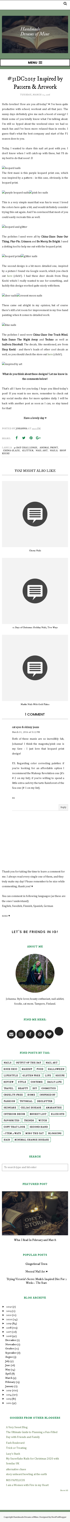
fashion (9, 1101)
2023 (8, 1311)
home (31, 1095)
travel (9, 1088)
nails (53, 450)
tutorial (26, 1101)
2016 (8, 1336)
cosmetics (48, 1088)
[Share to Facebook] (16, 438)
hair (7, 1140)
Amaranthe (54, 1107)
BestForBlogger (59, 1517)
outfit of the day (28, 1062)
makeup (27, 1069)
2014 (9, 1394)
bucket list (38, 1114)
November (11, 1344)
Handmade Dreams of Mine (25, 1517)
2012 (8, 1403)
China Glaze (11, 450)
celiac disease (31, 1107)
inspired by (47, 1095)
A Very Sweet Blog (17, 1427)
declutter (44, 1101)
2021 (8, 1315)
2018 (8, 1327)
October (9, 1348)
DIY (34, 1088)
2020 (9, 1319)
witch (42, 1120)
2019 (8, 1323)
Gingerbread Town (36, 1264)
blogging (55, 1133)
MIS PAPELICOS (15, 1480)
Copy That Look (14, 1127)
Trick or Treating (16, 1448)
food (40, 1069)
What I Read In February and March (35, 1240)
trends (29, 1120)
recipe (60, 1075)
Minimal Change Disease (32, 1140)
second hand (39, 1127)
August (9, 1357)
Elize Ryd (57, 1114)
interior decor (14, 1114)
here (9, 276)
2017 (8, 1332)
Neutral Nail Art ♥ (36, 1271)
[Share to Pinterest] (31, 438)
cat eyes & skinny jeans (25, 727)
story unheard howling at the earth (26, 1474)
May (7, 1369)
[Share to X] (24, 438)
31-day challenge (25, 447)
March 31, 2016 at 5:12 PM (26, 732)
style (22, 1082)
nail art (42, 450)
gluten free (31, 1075)
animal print (49, 447)
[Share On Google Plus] (38, 438)
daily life (54, 1082)
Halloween (56, 1069)
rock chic (10, 1069)
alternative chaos (16, 1469)
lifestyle (11, 1075)
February (10, 1382)
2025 (9, 1306)
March (8, 1378)
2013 (8, 1399)
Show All (64, 1490)
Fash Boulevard (15, 1443)
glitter (27, 450)
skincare (10, 1107)
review (9, 1082)
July (7, 1361)
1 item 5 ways (12, 1133)
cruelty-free (13, 1095)
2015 (8, 1390)
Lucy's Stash (13, 1454)
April (8, 1373)
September (11, 1353)
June (7, 1365)
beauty (23, 1088)
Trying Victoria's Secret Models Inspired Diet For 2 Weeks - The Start (36, 1281)
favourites (11, 1120)
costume (37, 1082)
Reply (63, 807)
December (10, 1340)
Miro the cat (34, 1133)
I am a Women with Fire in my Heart (27, 1485)
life (48, 1075)
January (9, 1386)
